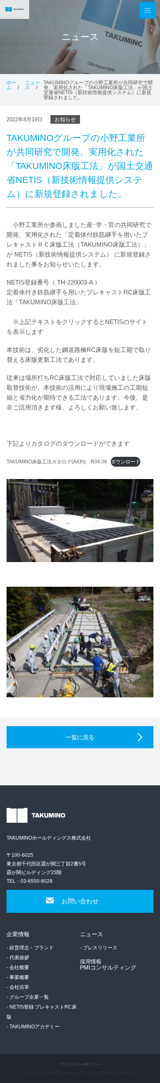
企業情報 (18, 934)
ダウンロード (125, 462)
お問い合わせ (80, 901)
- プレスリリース (98, 948)
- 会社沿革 (18, 987)
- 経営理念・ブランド (30, 948)
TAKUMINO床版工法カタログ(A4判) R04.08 (57, 462)
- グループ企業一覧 (28, 997)
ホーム (11, 85)
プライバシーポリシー (80, 1064)
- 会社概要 (18, 967)
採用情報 (90, 961)
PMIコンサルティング (108, 967)
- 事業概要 (18, 977)
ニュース (32, 85)
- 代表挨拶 (18, 957)
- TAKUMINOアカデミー (33, 1027)
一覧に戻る (80, 737)
